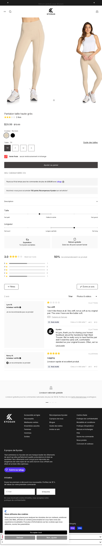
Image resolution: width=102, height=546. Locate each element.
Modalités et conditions (86, 422)
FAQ (78, 433)
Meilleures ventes (31, 422)
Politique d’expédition (85, 426)
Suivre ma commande (85, 437)
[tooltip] (53, 322)
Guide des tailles (90, 142)
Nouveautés (29, 419)
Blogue (52, 422)
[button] (12, 117)
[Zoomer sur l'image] (54, 100)
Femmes (27, 429)
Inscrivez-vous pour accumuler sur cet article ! (37, 191)
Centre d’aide (82, 415)
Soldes (27, 437)
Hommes (27, 433)
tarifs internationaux (79, 397)
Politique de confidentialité (87, 419)
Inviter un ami (54, 429)
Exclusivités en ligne (32, 415)
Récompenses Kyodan (58, 415)
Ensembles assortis (32, 426)
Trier (70, 296)
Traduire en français (59, 317)
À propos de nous (56, 419)
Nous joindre (82, 440)
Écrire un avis (90, 287)
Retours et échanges (85, 429)
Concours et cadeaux (85, 444)
